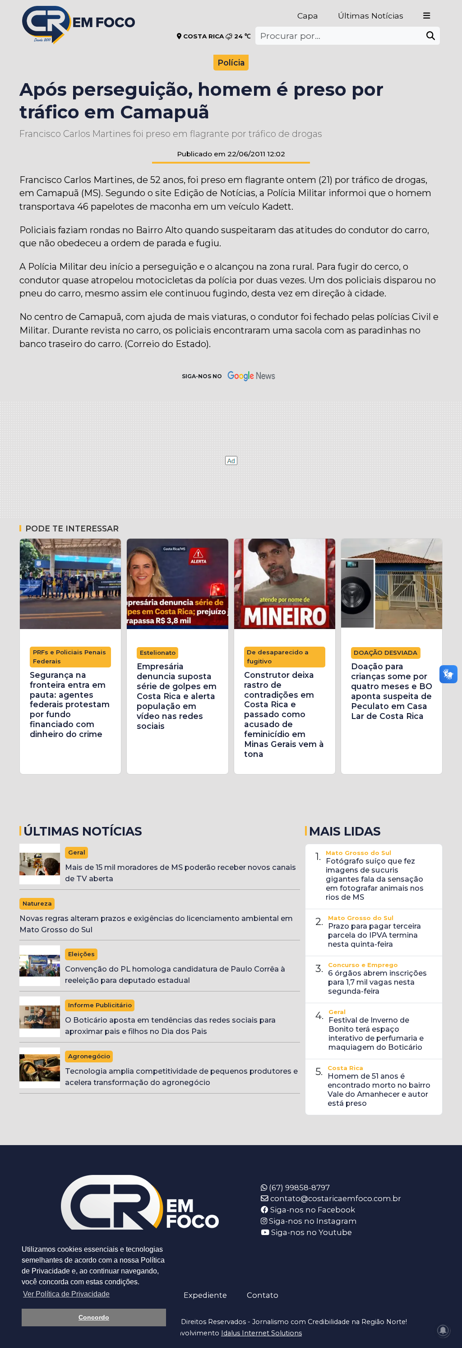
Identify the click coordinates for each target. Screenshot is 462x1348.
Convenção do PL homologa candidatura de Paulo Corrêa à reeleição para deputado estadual (175, 974)
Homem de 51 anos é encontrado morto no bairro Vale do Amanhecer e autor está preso (379, 1089)
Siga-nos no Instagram (312, 1221)
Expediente (205, 1295)
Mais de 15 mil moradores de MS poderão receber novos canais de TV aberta (180, 873)
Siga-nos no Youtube (310, 1232)
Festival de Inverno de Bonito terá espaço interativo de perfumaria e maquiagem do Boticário (376, 1033)
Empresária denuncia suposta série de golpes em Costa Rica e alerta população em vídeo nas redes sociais (177, 696)
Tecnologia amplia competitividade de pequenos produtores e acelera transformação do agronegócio (181, 1076)
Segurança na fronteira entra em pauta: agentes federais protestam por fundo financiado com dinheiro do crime (70, 704)
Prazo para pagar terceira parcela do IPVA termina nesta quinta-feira (374, 935)
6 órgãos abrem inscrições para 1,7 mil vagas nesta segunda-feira (377, 982)
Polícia (231, 62)
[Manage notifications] (443, 1330)
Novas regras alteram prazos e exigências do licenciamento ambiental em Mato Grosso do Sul (156, 924)
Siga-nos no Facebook (311, 1209)
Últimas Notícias (370, 15)
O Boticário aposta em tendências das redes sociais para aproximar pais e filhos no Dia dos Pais (170, 1025)
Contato (262, 1295)
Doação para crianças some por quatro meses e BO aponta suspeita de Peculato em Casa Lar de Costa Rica (391, 691)
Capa (307, 15)
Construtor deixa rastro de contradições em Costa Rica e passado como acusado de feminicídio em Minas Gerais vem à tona (284, 714)
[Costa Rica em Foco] (78, 13)
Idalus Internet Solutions (261, 1333)
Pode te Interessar (72, 528)
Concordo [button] (94, 1317)
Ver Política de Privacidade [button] (66, 1294)
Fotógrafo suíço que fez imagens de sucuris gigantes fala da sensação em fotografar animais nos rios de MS (375, 879)
